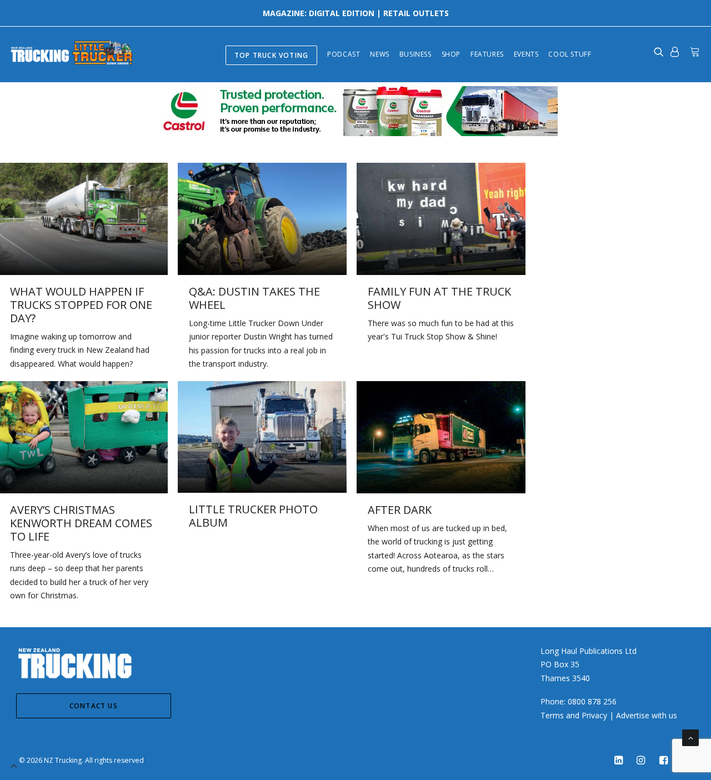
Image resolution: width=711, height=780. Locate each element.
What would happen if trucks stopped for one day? (81, 305)
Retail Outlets (416, 13)
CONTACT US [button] (93, 706)
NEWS (379, 54)
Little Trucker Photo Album (253, 516)
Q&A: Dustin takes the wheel (254, 298)
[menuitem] (271, 54)
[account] (674, 52)
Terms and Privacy (573, 715)
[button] (262, 219)
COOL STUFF (569, 54)
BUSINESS (415, 54)
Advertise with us (646, 715)
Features (487, 54)
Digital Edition (341, 13)
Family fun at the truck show (439, 298)
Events (526, 54)
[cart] (692, 52)
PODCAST (343, 54)
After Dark (400, 509)
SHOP (451, 54)
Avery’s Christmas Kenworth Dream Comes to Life (81, 523)
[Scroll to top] (690, 737)
